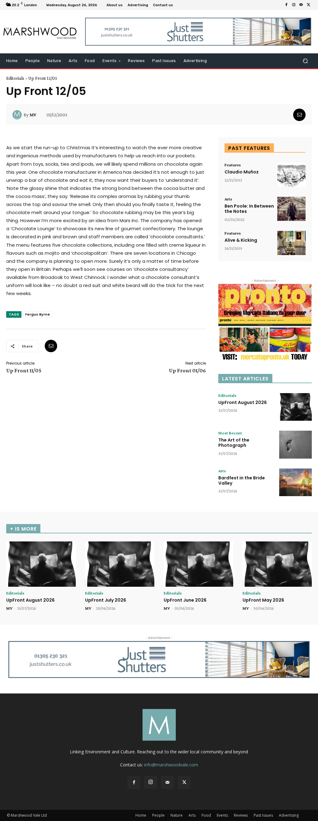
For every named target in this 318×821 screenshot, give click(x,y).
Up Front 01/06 (187, 370)
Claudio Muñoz (242, 172)
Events (222, 815)
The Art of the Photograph (233, 442)
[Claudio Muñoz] (291, 175)
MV (33, 114)
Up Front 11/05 (23, 370)
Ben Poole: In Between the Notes (249, 208)
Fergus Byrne (37, 314)
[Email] (299, 115)
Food (206, 815)
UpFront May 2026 (263, 600)
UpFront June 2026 (185, 600)
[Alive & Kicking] (291, 243)
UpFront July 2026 (105, 600)
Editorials (15, 78)
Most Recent (230, 433)
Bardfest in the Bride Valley (241, 480)
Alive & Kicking (241, 240)
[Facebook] (286, 5)
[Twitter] (308, 5)
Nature (176, 815)
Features (233, 165)
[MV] (18, 114)
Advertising (289, 815)
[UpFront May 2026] (277, 563)
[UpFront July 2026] (120, 563)
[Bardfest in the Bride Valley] (295, 482)
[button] (305, 61)
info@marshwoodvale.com (171, 765)
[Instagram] (294, 5)
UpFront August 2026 (242, 402)
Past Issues (263, 815)
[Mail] (301, 5)
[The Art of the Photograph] (295, 445)
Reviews (241, 815)
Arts (228, 199)
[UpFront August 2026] (295, 407)
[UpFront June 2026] (198, 563)
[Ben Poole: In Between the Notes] (291, 209)
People (158, 815)
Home (140, 815)
